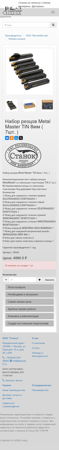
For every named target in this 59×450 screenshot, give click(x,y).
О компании (38, 343)
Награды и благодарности (40, 354)
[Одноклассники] (12, 138)
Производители (40, 390)
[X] (21, 138)
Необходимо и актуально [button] (23, 294)
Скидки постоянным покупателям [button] (28, 323)
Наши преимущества (13, 390)
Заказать (49, 279)
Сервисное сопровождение (10, 404)
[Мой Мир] (16, 138)
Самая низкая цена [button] (19, 301)
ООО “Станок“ (10, 338)
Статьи (35, 347)
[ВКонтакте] (7, 138)
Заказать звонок (13, 380)
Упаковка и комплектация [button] (23, 316)
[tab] (29, 287)
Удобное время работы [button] (22, 309)
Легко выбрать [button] (17, 287)
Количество (10, 274)
